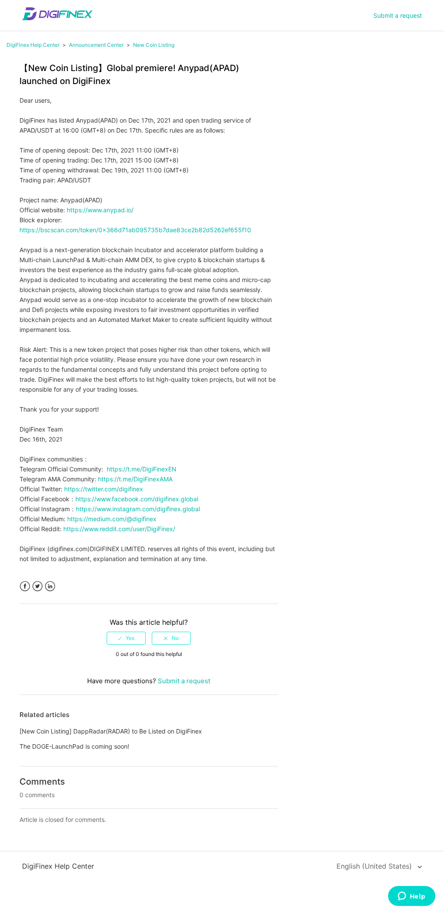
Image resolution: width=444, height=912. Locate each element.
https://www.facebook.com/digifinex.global (136, 499)
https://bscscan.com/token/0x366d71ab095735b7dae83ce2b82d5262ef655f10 (135, 230)
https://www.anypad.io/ (100, 210)
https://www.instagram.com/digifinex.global (138, 509)
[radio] (126, 638)
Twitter (37, 586)
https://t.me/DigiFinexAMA (135, 479)
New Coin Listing (153, 45)
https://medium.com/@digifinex (112, 519)
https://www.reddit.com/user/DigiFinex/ (119, 528)
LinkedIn (50, 586)
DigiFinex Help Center (33, 45)
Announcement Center (96, 45)
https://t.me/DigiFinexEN (141, 469)
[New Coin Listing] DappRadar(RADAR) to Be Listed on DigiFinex (111, 731)
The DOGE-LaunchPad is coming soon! (74, 746)
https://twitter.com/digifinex (103, 489)
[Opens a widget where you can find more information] (411, 897)
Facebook (25, 586)
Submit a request (397, 15)
